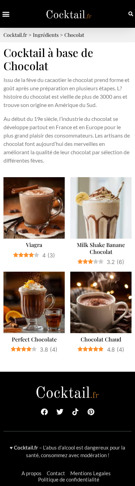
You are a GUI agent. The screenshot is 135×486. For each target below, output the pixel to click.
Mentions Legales (90, 473)
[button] (5, 14)
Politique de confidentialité (68, 479)
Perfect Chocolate (34, 339)
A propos (31, 473)
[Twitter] (60, 412)
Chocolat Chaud (101, 339)
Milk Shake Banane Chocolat (101, 248)
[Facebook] (44, 412)
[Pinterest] (91, 412)
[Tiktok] (75, 412)
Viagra (34, 244)
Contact (56, 473)
